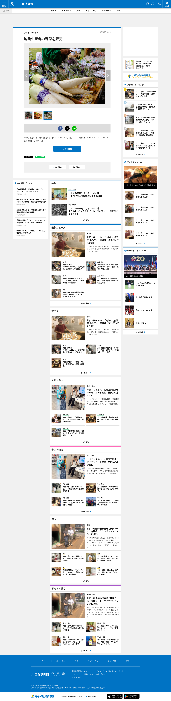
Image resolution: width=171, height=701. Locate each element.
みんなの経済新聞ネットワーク (42, 696)
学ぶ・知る (106, 10)
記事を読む (67, 149)
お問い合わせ (100, 674)
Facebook (148, 4)
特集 (118, 10)
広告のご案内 (76, 677)
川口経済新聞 (21, 4)
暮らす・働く (91, 10)
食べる (53, 10)
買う (78, 10)
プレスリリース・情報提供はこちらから (110, 671)
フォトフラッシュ (31, 32)
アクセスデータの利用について (82, 674)
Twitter (153, 4)
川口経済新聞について (79, 671)
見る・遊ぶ (66, 10)
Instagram (159, 4)
